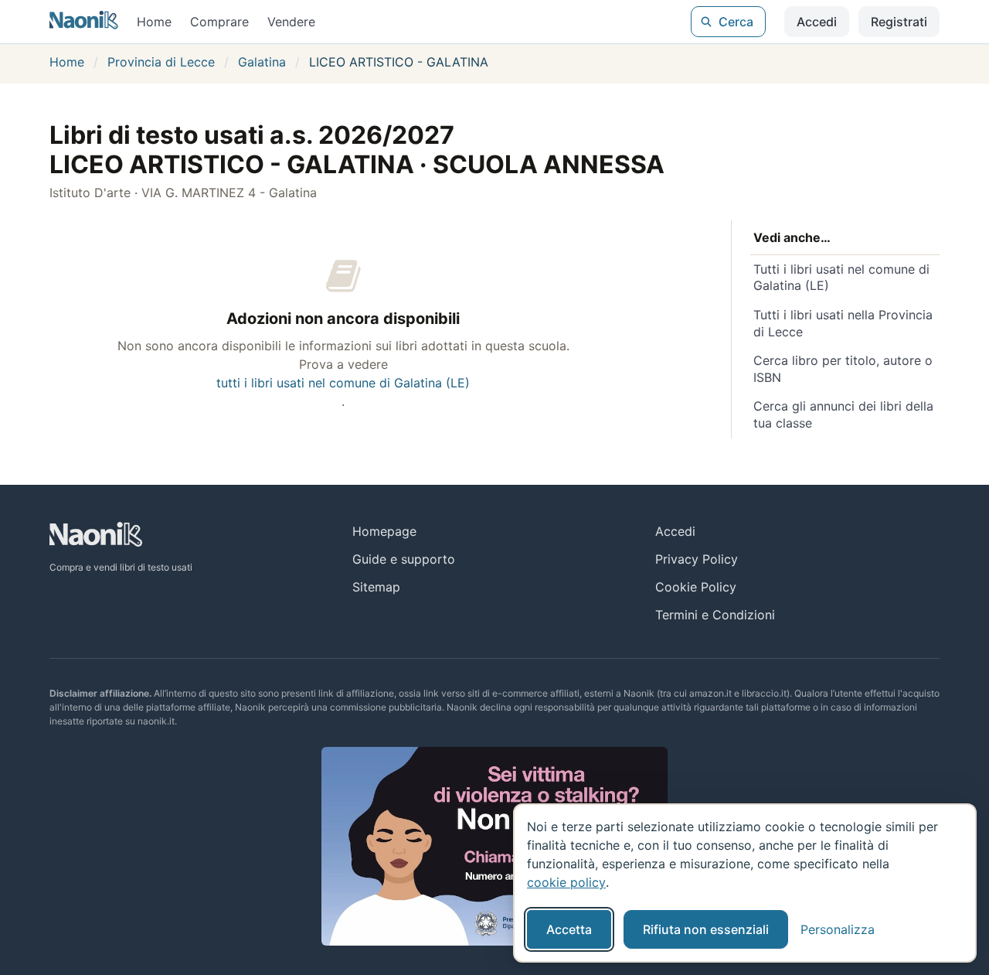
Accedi (817, 21)
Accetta (569, 929)
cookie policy (566, 882)
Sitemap (376, 587)
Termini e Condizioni (715, 614)
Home (154, 21)
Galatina (262, 62)
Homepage (384, 531)
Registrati (899, 21)
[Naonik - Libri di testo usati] (83, 21)
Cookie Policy (695, 587)
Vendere (291, 21)
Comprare (219, 21)
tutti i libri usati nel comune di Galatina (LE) (343, 382)
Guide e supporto (403, 559)
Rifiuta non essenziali (706, 929)
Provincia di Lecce (161, 62)
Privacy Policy (696, 559)
